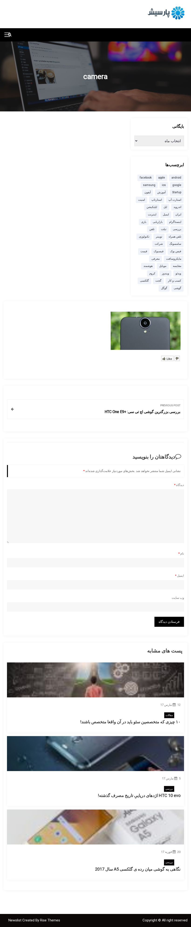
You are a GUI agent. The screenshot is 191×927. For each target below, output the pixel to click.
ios (164, 185)
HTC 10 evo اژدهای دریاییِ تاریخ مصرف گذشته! (139, 795)
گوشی (177, 288)
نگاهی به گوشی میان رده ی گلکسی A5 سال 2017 (138, 869)
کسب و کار (174, 280)
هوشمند (148, 266)
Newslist (15, 920)
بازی (143, 222)
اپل (165, 207)
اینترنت (152, 214)
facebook (146, 177)
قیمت (143, 251)
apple (161, 177)
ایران (178, 214)
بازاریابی (158, 222)
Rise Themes (50, 920)
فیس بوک (175, 251)
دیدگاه (179, 485)
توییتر (159, 236)
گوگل (164, 288)
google (176, 185)
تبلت (163, 229)
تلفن (151, 229)
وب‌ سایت (178, 598)
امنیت (141, 199)
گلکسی (144, 280)
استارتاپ (156, 199)
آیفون (147, 192)
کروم (152, 273)
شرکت (159, 243)
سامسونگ (175, 243)
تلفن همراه (175, 236)
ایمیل (179, 575)
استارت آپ (174, 199)
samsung (149, 185)
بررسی (169, 788)
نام (181, 553)
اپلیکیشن (152, 207)
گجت (158, 280)
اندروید (177, 207)
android (176, 177)
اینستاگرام (175, 222)
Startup (176, 192)
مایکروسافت (173, 258)
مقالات (169, 715)
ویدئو (178, 273)
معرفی (155, 258)
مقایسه (177, 266)
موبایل (162, 266)
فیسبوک (159, 251)
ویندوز (165, 273)
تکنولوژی (144, 236)
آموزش (161, 192)
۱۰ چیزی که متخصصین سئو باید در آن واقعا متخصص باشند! (130, 721)
